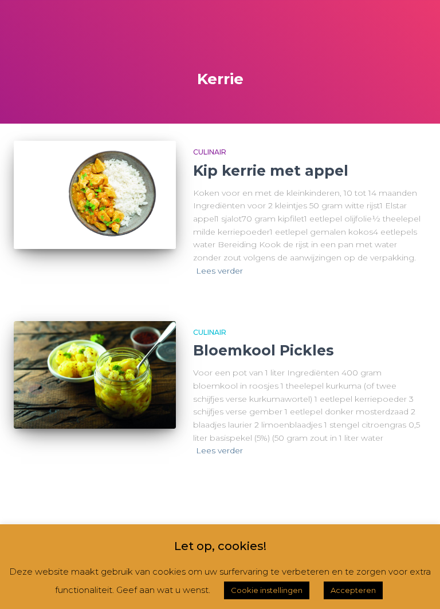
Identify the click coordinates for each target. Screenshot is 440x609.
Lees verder (219, 271)
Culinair (209, 152)
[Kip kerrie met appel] (95, 194)
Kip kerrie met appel (270, 170)
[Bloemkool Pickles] (95, 375)
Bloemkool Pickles (263, 350)
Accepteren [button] (353, 590)
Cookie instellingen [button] (266, 590)
